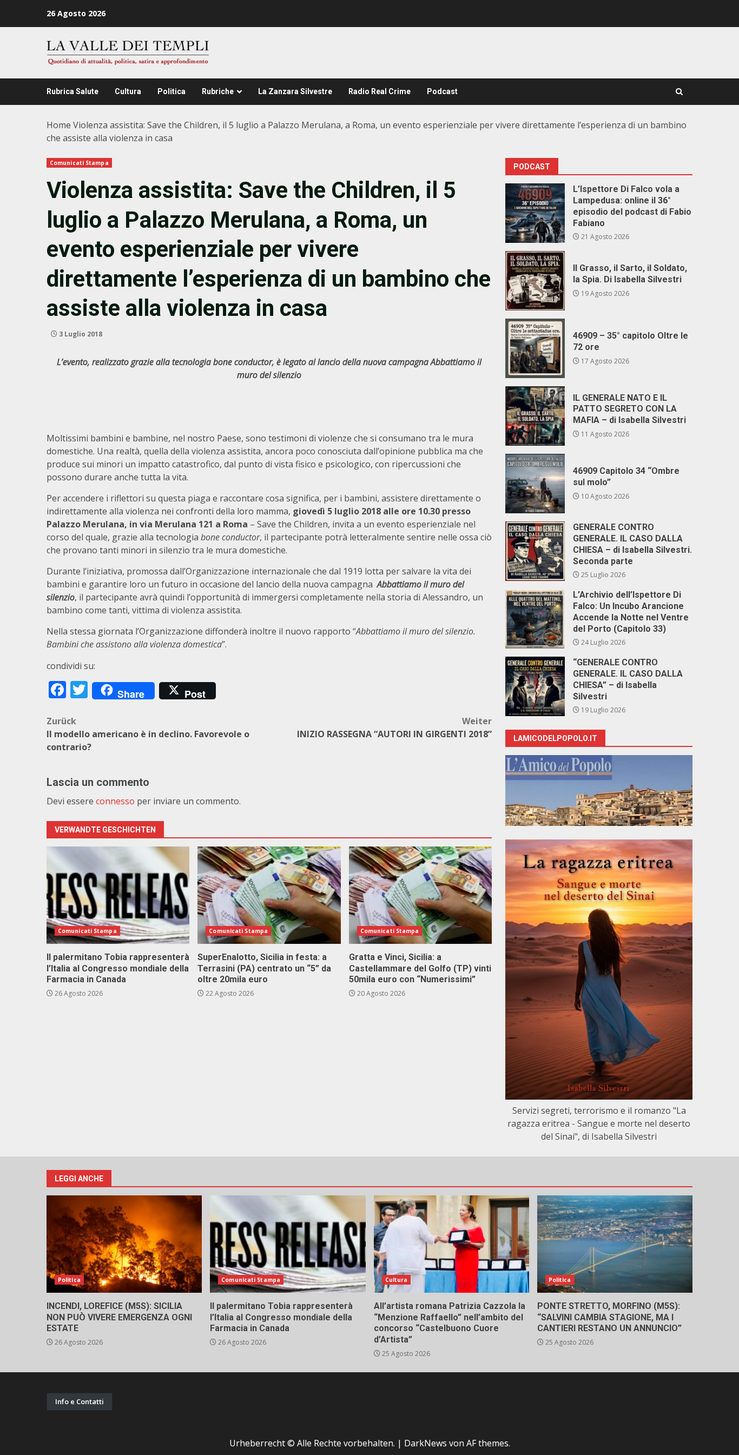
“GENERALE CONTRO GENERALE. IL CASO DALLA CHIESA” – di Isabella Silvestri (535, 686)
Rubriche (218, 91)
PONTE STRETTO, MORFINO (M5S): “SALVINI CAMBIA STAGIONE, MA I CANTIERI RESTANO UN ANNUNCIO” (614, 1244)
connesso (115, 801)
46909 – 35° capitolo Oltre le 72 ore (535, 348)
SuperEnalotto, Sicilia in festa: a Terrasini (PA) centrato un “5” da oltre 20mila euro (268, 895)
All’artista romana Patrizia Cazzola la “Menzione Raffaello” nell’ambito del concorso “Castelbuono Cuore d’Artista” (451, 1244)
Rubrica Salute (72, 91)
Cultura (128, 91)
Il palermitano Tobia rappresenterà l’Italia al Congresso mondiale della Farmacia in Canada (118, 895)
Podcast (442, 91)
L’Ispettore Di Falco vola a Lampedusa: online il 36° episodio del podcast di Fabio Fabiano (535, 213)
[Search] (679, 91)
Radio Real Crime (379, 91)
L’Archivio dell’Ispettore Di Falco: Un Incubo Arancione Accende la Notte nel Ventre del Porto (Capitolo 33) (535, 619)
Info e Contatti (79, 1401)
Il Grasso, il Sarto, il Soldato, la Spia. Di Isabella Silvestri (535, 280)
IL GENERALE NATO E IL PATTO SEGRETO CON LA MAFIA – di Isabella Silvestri (535, 416)
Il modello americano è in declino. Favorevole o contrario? (148, 734)
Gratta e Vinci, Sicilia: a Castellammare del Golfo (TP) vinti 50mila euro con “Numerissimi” (420, 895)
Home (59, 125)
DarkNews (425, 1443)
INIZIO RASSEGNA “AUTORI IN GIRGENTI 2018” (394, 727)
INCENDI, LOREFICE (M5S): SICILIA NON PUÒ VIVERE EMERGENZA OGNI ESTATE (124, 1244)
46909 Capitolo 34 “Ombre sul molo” (535, 483)
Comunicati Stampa (79, 163)
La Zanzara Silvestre (295, 91)
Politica (171, 91)
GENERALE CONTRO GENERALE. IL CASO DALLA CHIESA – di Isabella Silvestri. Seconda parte (535, 551)
